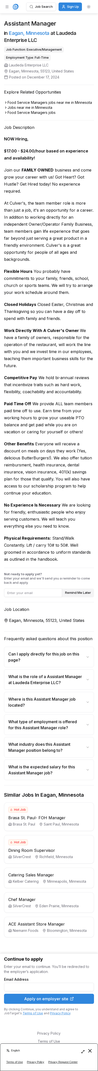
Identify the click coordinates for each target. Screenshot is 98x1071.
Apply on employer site (46, 998)
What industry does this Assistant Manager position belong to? (39, 747)
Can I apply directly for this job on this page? (43, 657)
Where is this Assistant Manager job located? (42, 702)
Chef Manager (22, 899)
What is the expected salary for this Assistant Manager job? (41, 769)
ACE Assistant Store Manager (36, 924)
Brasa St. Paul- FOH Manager (37, 817)
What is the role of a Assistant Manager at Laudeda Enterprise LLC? (45, 679)
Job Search (44, 7)
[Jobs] (16, 7)
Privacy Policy (60, 1013)
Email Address (16, 979)
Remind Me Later (78, 593)
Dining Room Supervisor (31, 850)
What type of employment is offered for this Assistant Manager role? (42, 724)
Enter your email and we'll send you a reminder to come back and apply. (47, 578)
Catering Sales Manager (31, 874)
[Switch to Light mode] (88, 7)
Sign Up (73, 7)
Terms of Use (33, 1013)
